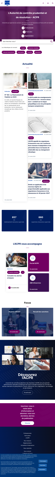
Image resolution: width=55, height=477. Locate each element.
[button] (52, 3)
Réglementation (27, 443)
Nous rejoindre (28, 448)
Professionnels (27, 433)
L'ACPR (27, 438)
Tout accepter (43, 461)
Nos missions (27, 440)
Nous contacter (27, 451)
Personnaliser (42, 469)
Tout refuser (42, 465)
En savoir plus (34, 269)
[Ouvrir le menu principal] (2, 3)
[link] (27, 28)
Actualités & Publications (27, 445)
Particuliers (27, 435)
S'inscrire (27, 423)
